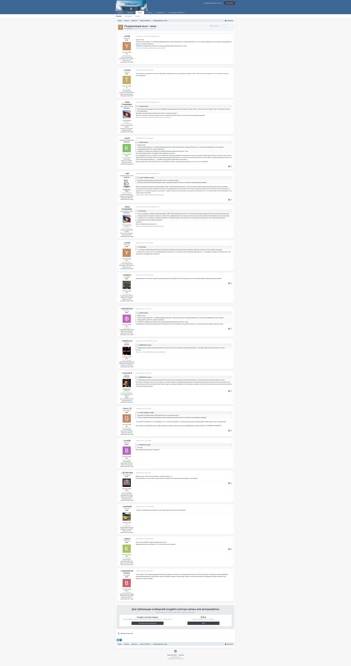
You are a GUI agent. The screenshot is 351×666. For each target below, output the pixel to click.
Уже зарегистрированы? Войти (213, 3)
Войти (203, 623)
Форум (140, 12)
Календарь (128, 16)
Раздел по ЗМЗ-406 (149, 28)
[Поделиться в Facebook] (120, 640)
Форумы (119, 16)
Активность (160, 12)
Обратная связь (172, 655)
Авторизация (215, 26)
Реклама (181, 655)
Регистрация (229, 3)
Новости (130, 12)
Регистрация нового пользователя (147, 623)
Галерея (149, 12)
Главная (120, 12)
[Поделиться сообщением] (231, 36)
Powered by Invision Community (175, 658)
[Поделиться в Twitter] (118, 640)
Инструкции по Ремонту (176, 12)
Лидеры (137, 16)
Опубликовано (144, 36)
